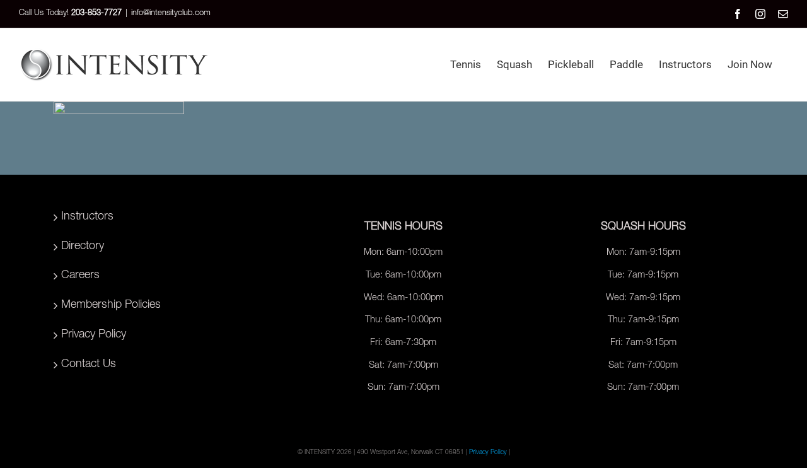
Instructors (87, 217)
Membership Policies (111, 305)
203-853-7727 (96, 13)
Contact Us (88, 364)
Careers (80, 275)
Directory (82, 246)
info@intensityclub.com (171, 13)
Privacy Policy (93, 335)
